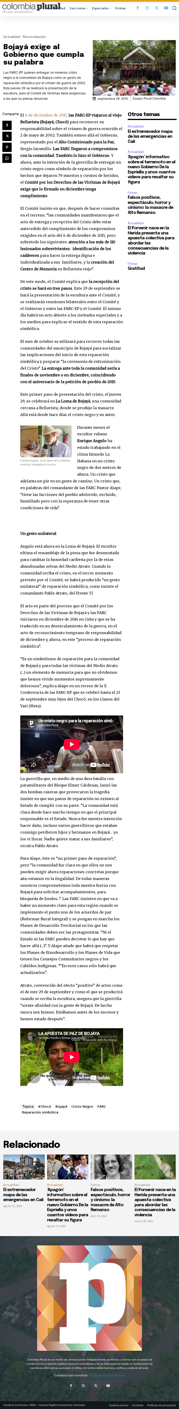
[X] (156, 8)
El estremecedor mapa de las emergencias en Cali (150, 137)
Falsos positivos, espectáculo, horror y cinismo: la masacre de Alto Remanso (110, 1200)
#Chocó (44, 1106)
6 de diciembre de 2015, (46, 115)
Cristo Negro (82, 1106)
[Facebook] (137, 8)
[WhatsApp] (7, 158)
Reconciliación (34, 37)
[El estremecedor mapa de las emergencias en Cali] (24, 1167)
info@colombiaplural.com (107, 1375)
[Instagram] (147, 8)
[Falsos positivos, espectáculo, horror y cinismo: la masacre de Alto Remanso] (111, 1167)
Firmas (132, 193)
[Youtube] (166, 8)
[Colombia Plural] (24, 8)
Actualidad (11, 37)
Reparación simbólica (40, 1112)
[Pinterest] (7, 147)
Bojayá (61, 1106)
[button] (174, 8)
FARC (101, 1106)
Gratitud (136, 269)
